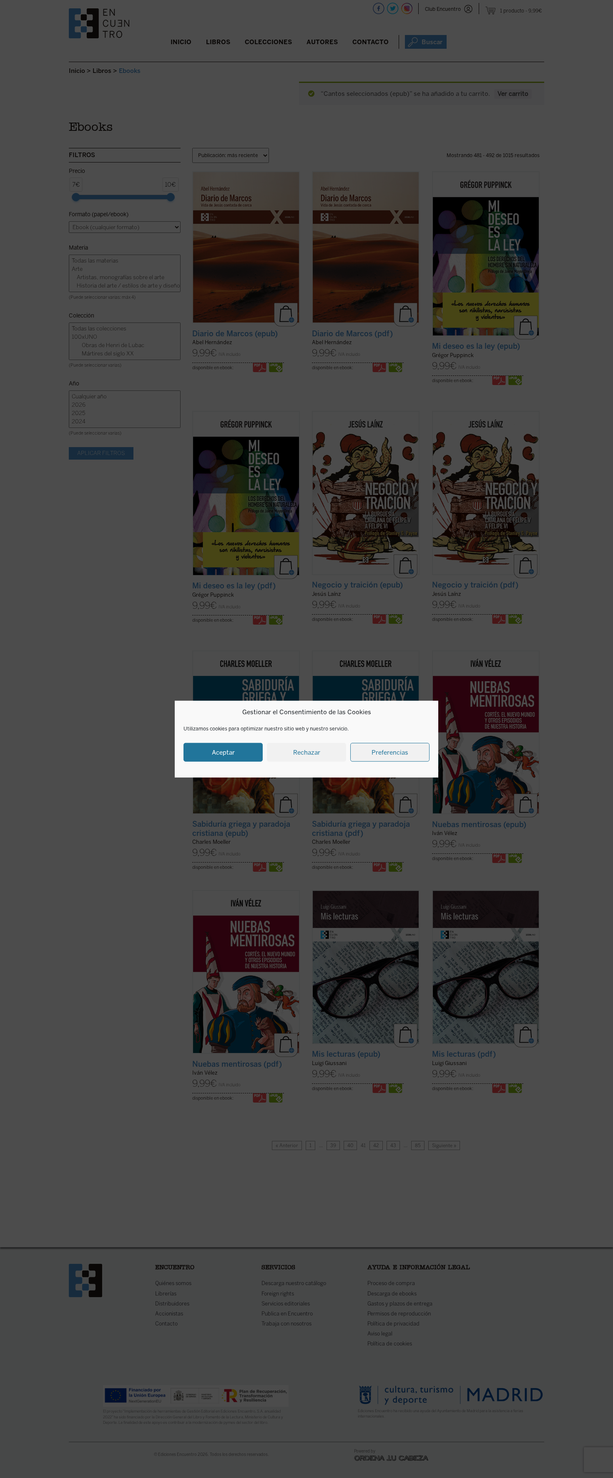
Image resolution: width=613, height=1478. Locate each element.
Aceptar (223, 752)
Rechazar (306, 752)
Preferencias (390, 752)
